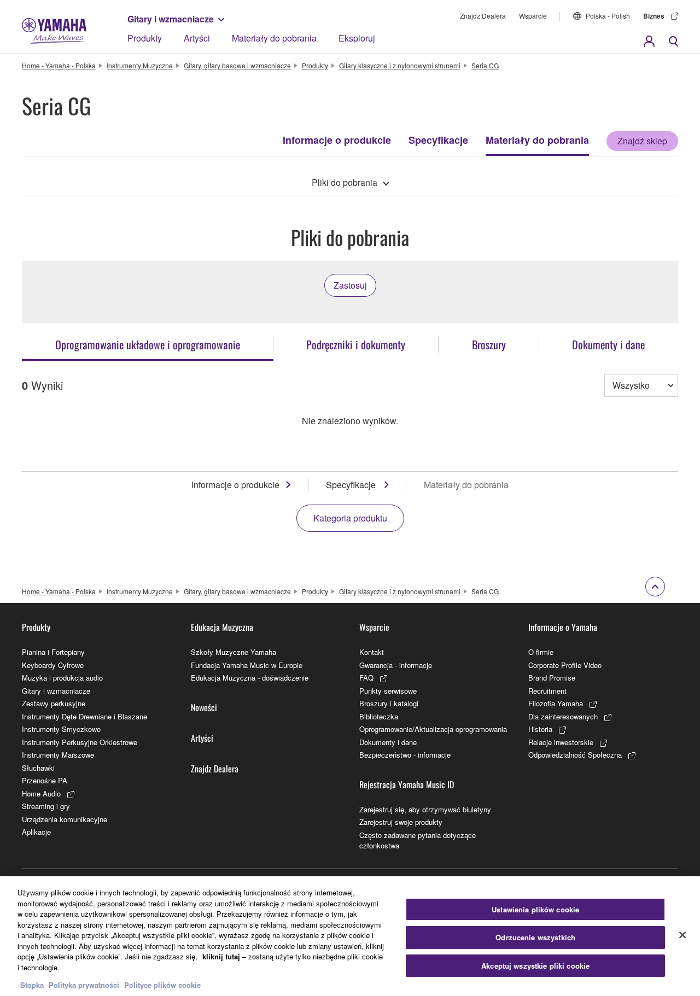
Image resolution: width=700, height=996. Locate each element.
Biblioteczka (378, 716)
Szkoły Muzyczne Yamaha (233, 652)
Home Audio (41, 793)
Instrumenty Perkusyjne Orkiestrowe (79, 742)
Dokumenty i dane (388, 742)
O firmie (540, 652)
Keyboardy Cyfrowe (53, 665)
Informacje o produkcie (337, 140)
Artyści (197, 38)
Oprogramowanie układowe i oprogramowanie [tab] (147, 344)
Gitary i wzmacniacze (170, 19)
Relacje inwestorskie (560, 742)
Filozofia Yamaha (555, 703)
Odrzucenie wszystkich (535, 937)
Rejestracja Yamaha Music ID (406, 784)
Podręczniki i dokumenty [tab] (355, 344)
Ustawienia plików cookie (535, 909)
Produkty (144, 38)
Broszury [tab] (489, 344)
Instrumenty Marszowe (58, 754)
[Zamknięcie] (682, 935)
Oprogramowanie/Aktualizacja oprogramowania (433, 729)
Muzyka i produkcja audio (62, 677)
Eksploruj (357, 38)
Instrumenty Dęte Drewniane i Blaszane (84, 716)
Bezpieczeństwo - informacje (405, 754)
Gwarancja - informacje (395, 665)
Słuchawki (38, 768)
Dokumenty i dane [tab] (608, 344)
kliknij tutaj (221, 956)
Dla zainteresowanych (563, 716)
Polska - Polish (608, 15)
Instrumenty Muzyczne (140, 65)
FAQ (366, 677)
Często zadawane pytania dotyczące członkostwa (417, 840)
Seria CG (485, 65)
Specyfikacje (438, 140)
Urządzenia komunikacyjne (64, 819)
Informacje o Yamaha (562, 627)
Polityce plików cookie (162, 985)
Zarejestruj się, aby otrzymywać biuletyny (425, 809)
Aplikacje (36, 832)
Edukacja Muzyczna (222, 627)
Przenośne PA (44, 780)
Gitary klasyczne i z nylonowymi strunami (399, 65)
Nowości (204, 707)
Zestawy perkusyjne (53, 703)
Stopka (33, 985)
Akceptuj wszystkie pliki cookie (535, 965)
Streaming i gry (46, 806)
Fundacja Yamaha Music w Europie (246, 665)
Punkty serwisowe (388, 691)
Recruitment (547, 691)
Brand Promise (551, 677)
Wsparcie (533, 15)
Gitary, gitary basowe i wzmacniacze (237, 65)
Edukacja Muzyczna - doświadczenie (249, 677)
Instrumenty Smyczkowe (61, 729)
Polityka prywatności (84, 985)
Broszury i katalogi (388, 703)
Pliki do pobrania (344, 182)
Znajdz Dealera (483, 15)
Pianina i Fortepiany (53, 652)
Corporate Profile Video (565, 665)
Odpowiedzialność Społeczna (575, 754)
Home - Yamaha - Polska (59, 65)
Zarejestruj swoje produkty (400, 822)
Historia (540, 729)
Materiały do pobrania (274, 38)
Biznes (653, 16)
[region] (350, 936)
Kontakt (371, 652)
